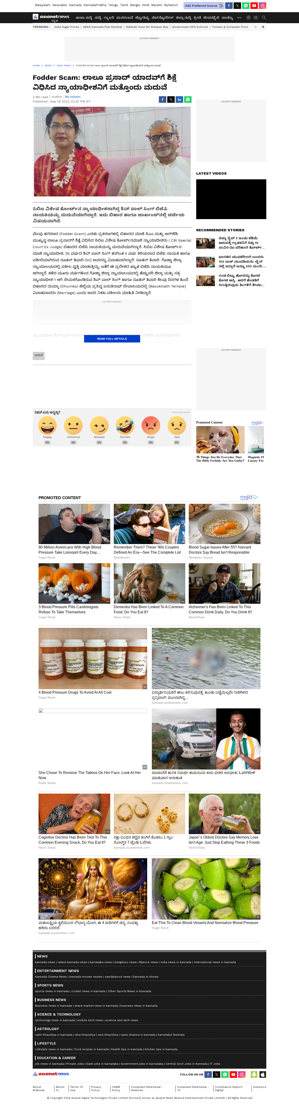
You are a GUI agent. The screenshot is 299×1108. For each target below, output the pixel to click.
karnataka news (101, 962)
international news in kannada (215, 962)
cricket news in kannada (88, 991)
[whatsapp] (245, 5)
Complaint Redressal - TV (193, 1088)
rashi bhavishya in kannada (53, 1034)
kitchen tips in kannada (161, 1049)
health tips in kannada (126, 1049)
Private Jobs (75, 1063)
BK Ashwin (73, 97)
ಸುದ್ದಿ (98, 17)
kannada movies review (85, 976)
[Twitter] (237, 5)
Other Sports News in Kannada (129, 991)
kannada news (45, 962)
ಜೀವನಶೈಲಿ (211, 17)
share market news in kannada (96, 1005)
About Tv (60, 1088)
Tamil (124, 5)
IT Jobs (215, 1063)
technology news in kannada (55, 1020)
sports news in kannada (52, 991)
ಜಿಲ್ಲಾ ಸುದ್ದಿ (183, 17)
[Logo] (52, 17)
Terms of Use (76, 1088)
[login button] (250, 18)
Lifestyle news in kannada (53, 1049)
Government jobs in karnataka (142, 1063)
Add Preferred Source (201, 5)
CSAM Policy (116, 1088)
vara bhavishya (108, 1034)
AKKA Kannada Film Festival (102, 27)
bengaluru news (125, 962)
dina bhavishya (85, 1034)
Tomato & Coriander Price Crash (234, 27)
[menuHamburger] (256, 17)
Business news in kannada (53, 1005)
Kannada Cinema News (51, 976)
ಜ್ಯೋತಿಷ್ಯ (142, 17)
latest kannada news (72, 962)
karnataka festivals (171, 1034)
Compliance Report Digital (228, 1088)
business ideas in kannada (138, 1005)
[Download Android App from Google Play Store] (254, 1074)
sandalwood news (118, 976)
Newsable (59, 5)
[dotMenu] (239, 17)
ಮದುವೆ (39, 355)
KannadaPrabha (94, 5)
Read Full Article (112, 338)
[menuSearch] (264, 17)
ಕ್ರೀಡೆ (197, 17)
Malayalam (42, 5)
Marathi (156, 5)
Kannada (75, 5)
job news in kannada (49, 1063)
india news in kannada (175, 962)
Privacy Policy (96, 1088)
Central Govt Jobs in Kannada (186, 1063)
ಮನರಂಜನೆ (124, 17)
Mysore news (148, 962)
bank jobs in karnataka (102, 1063)
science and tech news (121, 1020)
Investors (259, 1087)
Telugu (113, 5)
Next (262, 26)
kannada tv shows (145, 976)
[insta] (262, 5)
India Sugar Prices (66, 27)
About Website (39, 1088)
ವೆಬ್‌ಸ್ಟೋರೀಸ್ (163, 17)
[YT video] (254, 5)
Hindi (145, 5)
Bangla (135, 5)
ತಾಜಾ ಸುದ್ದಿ (84, 17)
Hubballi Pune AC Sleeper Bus (147, 27)
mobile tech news (90, 1020)
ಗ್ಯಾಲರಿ (109, 17)
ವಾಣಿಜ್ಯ (227, 17)
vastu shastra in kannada (138, 1034)
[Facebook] (229, 5)
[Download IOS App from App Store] (262, 1074)
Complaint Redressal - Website (147, 1088)
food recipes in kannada (91, 1049)
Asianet (51, 1074)
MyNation (171, 5)
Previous (255, 26)
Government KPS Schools (190, 27)
